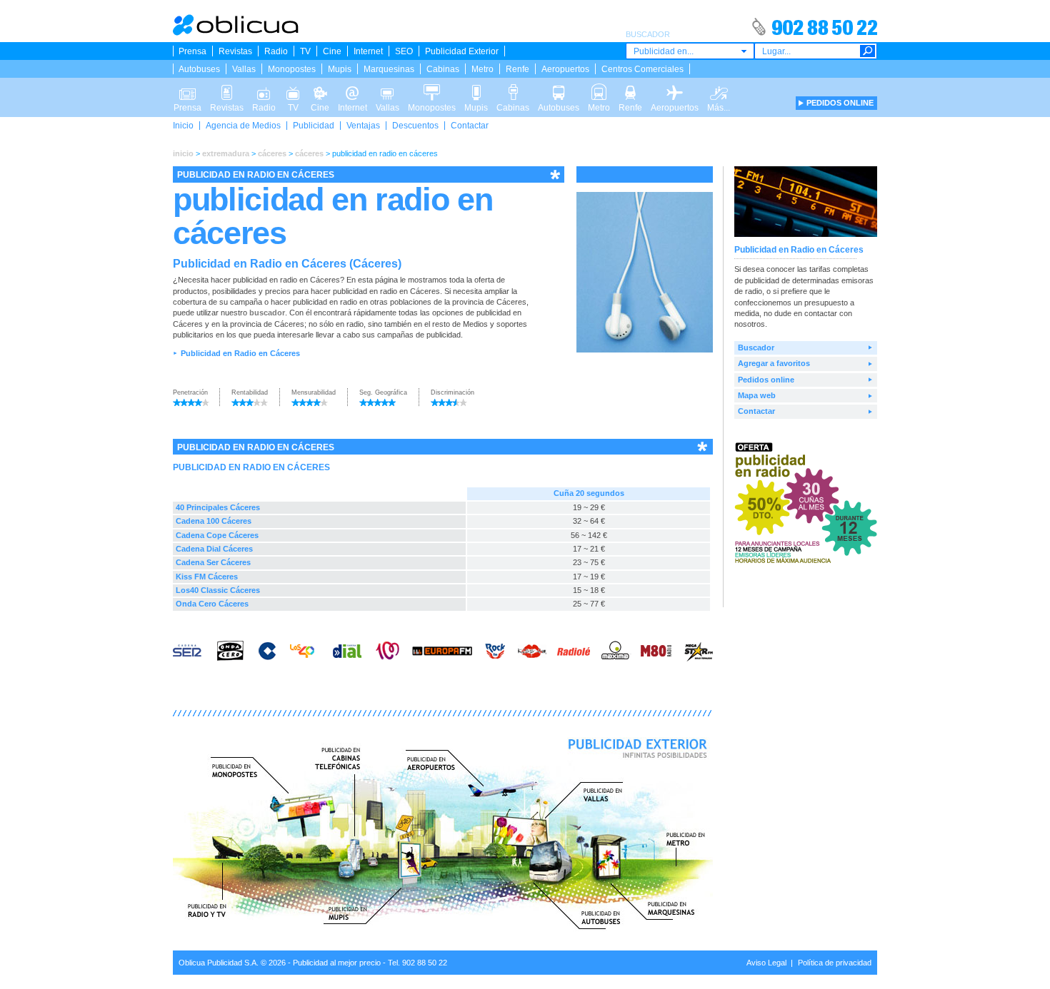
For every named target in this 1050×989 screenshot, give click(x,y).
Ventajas (363, 126)
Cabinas (442, 69)
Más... (718, 88)
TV (305, 51)
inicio (183, 153)
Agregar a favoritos (774, 363)
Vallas (244, 69)
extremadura (225, 153)
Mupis (339, 69)
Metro (482, 69)
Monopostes (292, 69)
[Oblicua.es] (236, 33)
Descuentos (415, 126)
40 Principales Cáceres (218, 507)
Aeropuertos (565, 69)
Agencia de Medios (243, 126)
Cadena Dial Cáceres (214, 548)
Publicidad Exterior (462, 51)
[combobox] (690, 51)
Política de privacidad (834, 962)
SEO (404, 51)
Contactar (470, 126)
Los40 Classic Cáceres (218, 590)
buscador (267, 312)
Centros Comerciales (642, 69)
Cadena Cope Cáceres (217, 535)
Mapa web (757, 395)
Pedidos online (766, 379)
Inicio (183, 126)
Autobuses (199, 69)
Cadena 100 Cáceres (213, 521)
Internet (368, 51)
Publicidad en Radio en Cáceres (240, 353)
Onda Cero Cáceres (212, 603)
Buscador (756, 347)
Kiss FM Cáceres (207, 576)
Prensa (192, 51)
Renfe (517, 69)
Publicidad (313, 126)
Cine (332, 51)
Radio (276, 51)
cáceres (272, 153)
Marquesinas (389, 69)
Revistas (235, 51)
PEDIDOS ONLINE (840, 102)
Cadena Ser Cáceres (213, 562)
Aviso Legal (766, 962)
